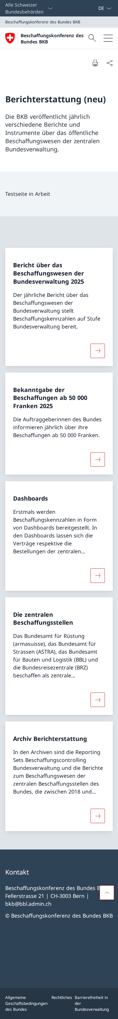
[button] (107, 892)
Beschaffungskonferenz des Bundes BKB (52, 38)
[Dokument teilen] (109, 63)
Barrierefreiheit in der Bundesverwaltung (92, 1003)
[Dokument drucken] (95, 63)
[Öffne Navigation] (108, 38)
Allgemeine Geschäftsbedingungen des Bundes (26, 1003)
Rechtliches (61, 997)
